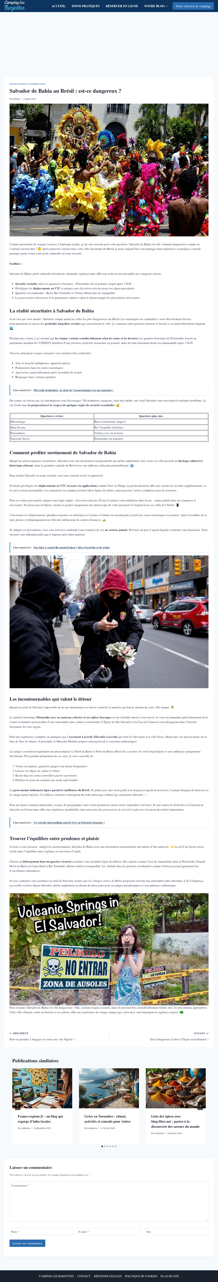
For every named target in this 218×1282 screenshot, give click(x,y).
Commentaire (20, 1185)
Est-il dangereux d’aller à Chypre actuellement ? (179, 1036)
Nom (15, 1231)
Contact (83, 1276)
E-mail (84, 1231)
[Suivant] (200, 1106)
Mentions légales (108, 1276)
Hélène (16, 98)
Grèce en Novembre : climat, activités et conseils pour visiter (107, 1119)
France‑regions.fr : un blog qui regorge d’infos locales (40, 1119)
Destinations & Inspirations (28, 83)
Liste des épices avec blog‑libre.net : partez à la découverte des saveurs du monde (175, 1121)
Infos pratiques (86, 6)
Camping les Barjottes (56, 1276)
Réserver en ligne (122, 6)
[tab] (102, 1146)
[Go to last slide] (17, 1106)
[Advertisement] (109, 38)
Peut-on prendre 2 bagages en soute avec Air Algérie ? (42, 1036)
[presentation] (42, 1088)
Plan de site (170, 1276)
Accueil (59, 6)
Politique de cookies (141, 1276)
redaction (25, 1128)
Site (148, 1231)
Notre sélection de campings (193, 6)
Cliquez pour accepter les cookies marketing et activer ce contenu (109, 949)
